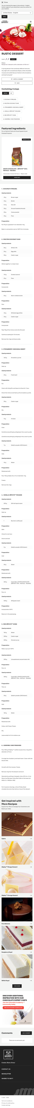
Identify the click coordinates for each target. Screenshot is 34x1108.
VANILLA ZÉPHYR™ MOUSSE (12, 111)
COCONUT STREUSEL (10, 99)
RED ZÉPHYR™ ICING (10, 115)
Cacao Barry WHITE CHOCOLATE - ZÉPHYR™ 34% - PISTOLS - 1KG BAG (21, 582)
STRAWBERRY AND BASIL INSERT (13, 107)
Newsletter (6, 1074)
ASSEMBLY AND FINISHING (12, 119)
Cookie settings (6, 1105)
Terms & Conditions (7, 1101)
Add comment (26, 1033)
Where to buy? (7, 1078)
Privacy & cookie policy (8, 1103)
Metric (5, 93)
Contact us (6, 1069)
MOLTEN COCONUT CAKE (11, 103)
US (11, 93)
